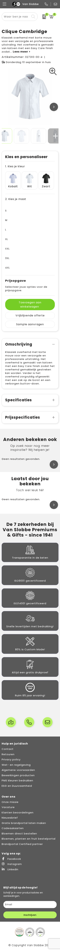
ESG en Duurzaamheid (17, 786)
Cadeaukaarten (13, 828)
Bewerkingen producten (18, 775)
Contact (8, 749)
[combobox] (16, 16)
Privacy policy (11, 759)
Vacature (8, 807)
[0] (42, 16)
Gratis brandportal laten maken (24, 823)
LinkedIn (12, 869)
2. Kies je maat (15, 199)
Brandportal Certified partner (22, 844)
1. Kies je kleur (15, 166)
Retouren (8, 754)
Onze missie (10, 802)
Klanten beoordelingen (18, 812)
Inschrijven (30, 915)
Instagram (14, 864)
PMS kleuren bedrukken (17, 780)
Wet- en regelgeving (16, 765)
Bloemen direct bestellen (19, 833)
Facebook (14, 859)
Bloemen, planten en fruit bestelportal (29, 838)
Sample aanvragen (30, 324)
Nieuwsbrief (10, 817)
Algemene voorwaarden (18, 770)
